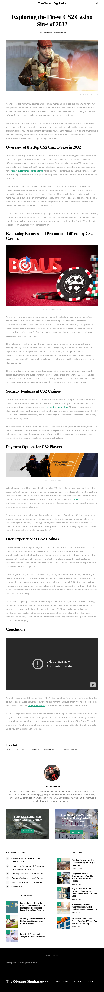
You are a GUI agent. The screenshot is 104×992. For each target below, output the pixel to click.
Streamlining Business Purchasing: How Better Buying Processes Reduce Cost (84, 906)
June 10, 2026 (76, 899)
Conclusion (16, 886)
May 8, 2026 (76, 927)
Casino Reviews (34, 749)
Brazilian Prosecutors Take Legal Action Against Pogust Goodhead (83, 862)
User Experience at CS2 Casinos (26, 882)
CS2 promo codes (36, 706)
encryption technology (57, 407)
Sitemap (78, 981)
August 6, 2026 (77, 868)
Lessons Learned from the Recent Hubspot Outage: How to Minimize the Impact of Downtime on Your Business (33, 906)
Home (46, 981)
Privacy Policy (61, 981)
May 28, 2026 (76, 912)
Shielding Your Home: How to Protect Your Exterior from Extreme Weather (32, 920)
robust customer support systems (27, 171)
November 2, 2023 (84, 826)
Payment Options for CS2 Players (27, 878)
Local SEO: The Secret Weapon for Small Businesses (32, 935)
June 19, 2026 (76, 884)
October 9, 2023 (35, 824)
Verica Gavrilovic (69, 826)
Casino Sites (49, 749)
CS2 (59, 749)
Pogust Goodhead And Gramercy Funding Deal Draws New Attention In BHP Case (84, 892)
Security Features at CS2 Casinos (27, 874)
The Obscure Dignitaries (52, 3)
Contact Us (92, 981)
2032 (9, 749)
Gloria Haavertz (20, 824)
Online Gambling (70, 749)
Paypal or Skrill (79, 499)
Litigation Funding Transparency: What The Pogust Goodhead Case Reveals (82, 877)
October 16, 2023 (60, 32)
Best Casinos (20, 749)
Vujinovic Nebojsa (45, 32)
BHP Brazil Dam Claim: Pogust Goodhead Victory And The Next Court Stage (85, 921)
